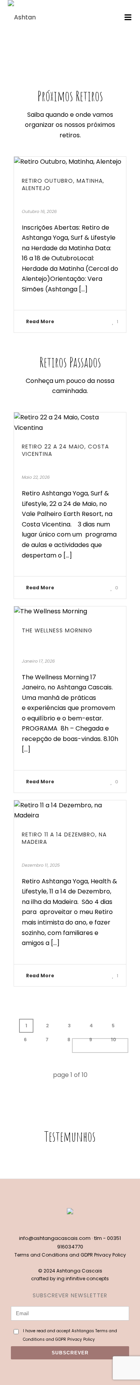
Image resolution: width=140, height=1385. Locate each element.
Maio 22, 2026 (36, 477)
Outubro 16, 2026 (39, 211)
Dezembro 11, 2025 (41, 865)
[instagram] (78, 1225)
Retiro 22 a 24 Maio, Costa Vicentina (65, 450)
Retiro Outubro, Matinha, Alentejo (63, 184)
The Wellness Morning (57, 630)
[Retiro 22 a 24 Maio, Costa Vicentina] (70, 422)
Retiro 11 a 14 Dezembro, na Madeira (64, 838)
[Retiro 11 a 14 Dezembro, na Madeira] (70, 810)
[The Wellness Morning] (70, 611)
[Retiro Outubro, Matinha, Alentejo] (70, 162)
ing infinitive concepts (83, 1278)
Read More (40, 321)
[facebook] (62, 1225)
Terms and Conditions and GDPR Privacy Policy (70, 1255)
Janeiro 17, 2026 (38, 661)
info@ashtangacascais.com (55, 1238)
